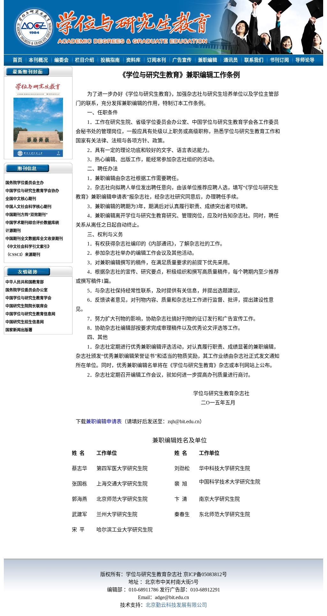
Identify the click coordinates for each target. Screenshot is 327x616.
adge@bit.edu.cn (172, 597)
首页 (17, 60)
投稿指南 (110, 60)
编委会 (61, 60)
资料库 (133, 60)
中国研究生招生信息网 (24, 322)
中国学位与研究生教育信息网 (30, 314)
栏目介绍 (84, 60)
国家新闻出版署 (18, 330)
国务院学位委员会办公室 (26, 290)
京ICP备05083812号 (205, 574)
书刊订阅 (279, 60)
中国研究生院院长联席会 (26, 306)
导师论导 (305, 60)
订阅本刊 (156, 60)
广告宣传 (182, 60)
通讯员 (231, 60)
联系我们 (253, 60)
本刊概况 (38, 60)
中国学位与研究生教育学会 (28, 298)
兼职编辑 (207, 60)
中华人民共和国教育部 (24, 282)
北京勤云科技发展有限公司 (176, 605)
